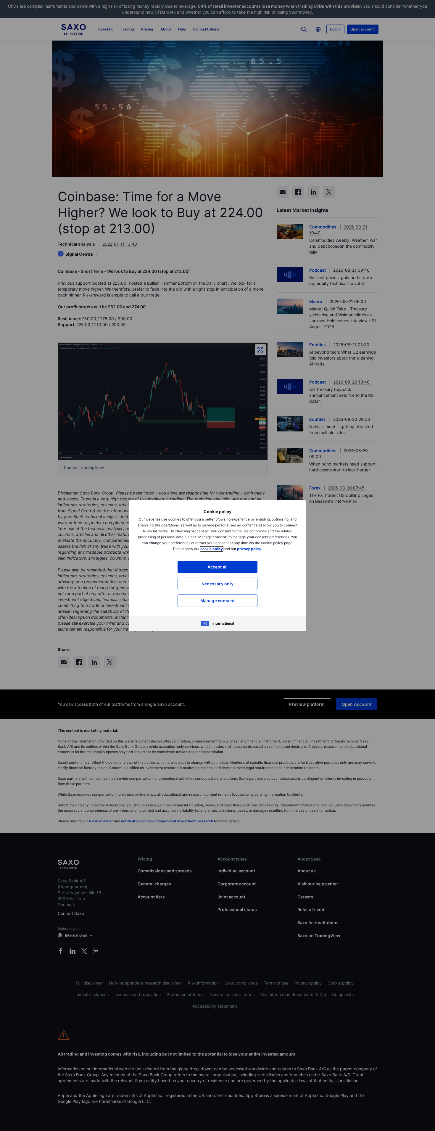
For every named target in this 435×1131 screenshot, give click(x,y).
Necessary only (217, 583)
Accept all (217, 566)
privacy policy (249, 549)
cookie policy (211, 549)
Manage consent (217, 600)
